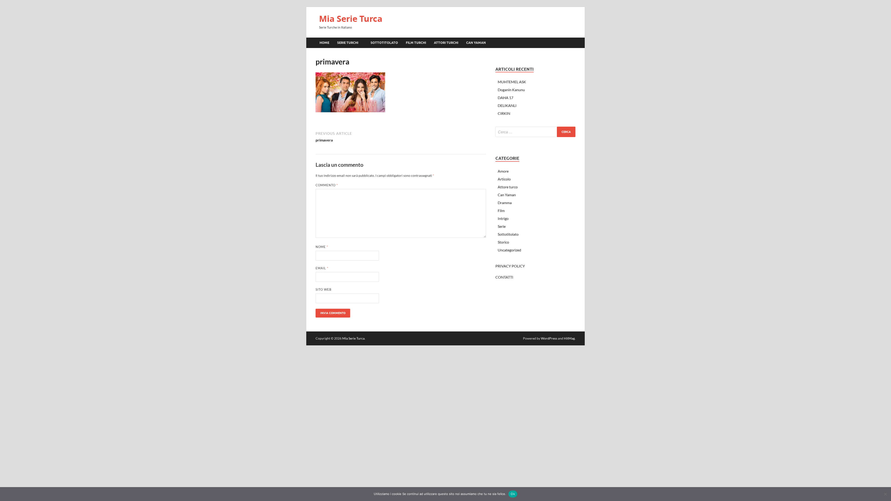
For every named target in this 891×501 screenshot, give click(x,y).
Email (322, 268)
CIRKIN (504, 113)
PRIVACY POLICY (510, 266)
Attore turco (508, 187)
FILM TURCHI (416, 43)
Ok (513, 494)
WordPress (549, 338)
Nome (322, 247)
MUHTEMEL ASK (512, 82)
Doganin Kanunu (511, 89)
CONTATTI (504, 277)
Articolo (504, 179)
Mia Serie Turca (350, 18)
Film (501, 210)
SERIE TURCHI (347, 43)
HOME (324, 43)
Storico (503, 242)
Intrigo (503, 218)
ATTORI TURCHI (446, 43)
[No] (885, 494)
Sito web (323, 289)
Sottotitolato (508, 234)
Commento (327, 185)
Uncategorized (509, 250)
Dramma (505, 202)
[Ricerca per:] (535, 132)
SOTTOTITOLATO (384, 43)
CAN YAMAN (476, 43)
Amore (503, 171)
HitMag (569, 338)
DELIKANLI (507, 105)
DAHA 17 (505, 97)
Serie (502, 226)
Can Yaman (507, 195)
